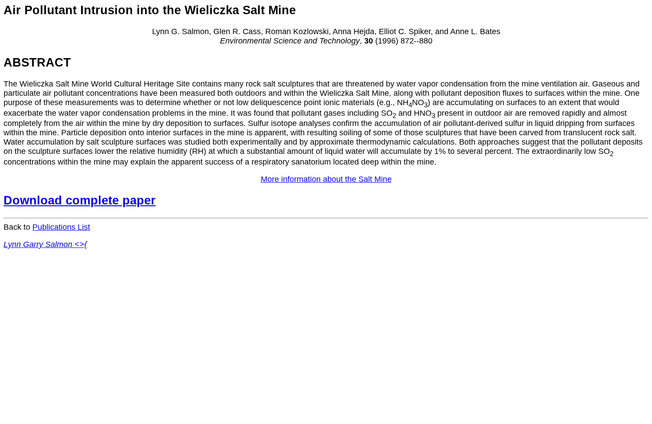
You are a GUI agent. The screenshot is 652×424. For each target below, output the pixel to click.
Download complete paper (80, 200)
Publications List (61, 227)
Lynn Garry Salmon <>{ (45, 244)
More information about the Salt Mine (326, 179)
